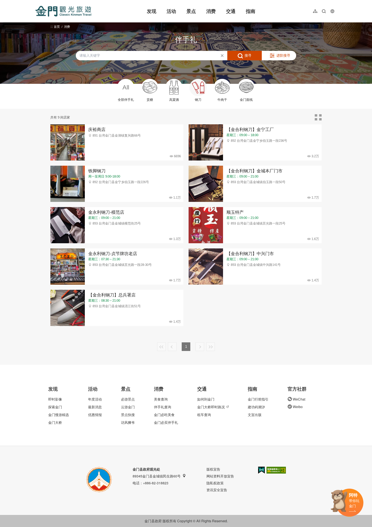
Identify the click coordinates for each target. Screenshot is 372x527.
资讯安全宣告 (216, 489)
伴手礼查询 (162, 406)
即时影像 (55, 399)
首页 (57, 26)
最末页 (210, 346)
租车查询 (204, 414)
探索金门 (55, 406)
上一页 (172, 346)
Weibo (298, 406)
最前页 (161, 346)
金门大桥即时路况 (211, 406)
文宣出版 (255, 414)
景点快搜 (128, 414)
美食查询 (161, 399)
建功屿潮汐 (256, 406)
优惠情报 (95, 414)
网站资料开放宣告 (220, 476)
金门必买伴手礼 (166, 422)
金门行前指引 (258, 399)
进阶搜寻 (283, 55)
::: (36, 2)
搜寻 (248, 55)
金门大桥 (55, 422)
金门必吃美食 (164, 414)
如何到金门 (205, 399)
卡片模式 (318, 117)
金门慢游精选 (58, 414)
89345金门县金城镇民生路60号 (157, 476)
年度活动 (95, 399)
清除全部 (222, 55)
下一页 (199, 346)
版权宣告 (213, 469)
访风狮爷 (128, 422)
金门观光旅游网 (63, 11)
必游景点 (128, 399)
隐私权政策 (215, 482)
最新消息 (95, 406)
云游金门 (128, 406)
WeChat (299, 399)
